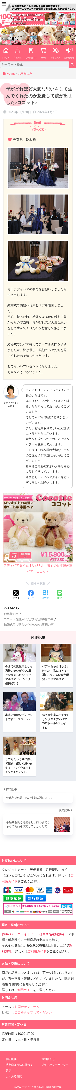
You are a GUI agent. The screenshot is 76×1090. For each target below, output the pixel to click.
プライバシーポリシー (55, 1064)
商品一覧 (17, 58)
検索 (72, 64)
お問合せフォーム (26, 1006)
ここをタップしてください (33, 1012)
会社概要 (11, 1059)
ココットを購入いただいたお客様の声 (29, 619)
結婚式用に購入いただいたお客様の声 (29, 624)
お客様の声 (55, 58)
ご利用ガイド (31, 58)
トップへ (6, 58)
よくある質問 (14, 1076)
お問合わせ (69, 58)
